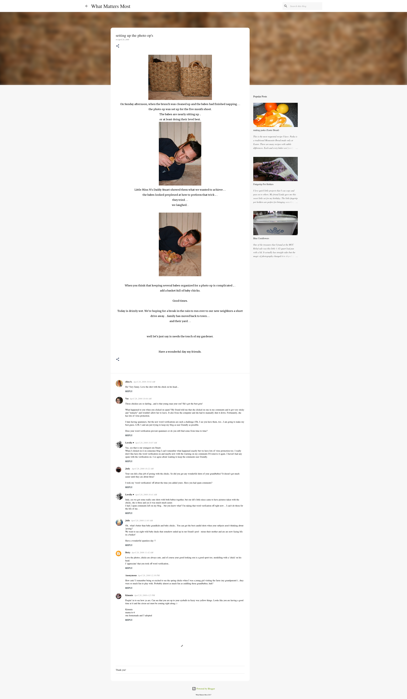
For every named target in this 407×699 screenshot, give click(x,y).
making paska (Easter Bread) (266, 130)
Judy (128, 468)
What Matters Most (110, 6)
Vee (127, 398)
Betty (127, 552)
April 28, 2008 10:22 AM (143, 468)
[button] (118, 46)
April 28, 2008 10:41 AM (146, 494)
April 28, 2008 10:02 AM (144, 381)
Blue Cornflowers (261, 238)
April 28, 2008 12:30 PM (149, 575)
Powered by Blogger (205, 688)
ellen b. (128, 381)
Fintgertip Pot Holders (263, 184)
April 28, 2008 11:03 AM (142, 520)
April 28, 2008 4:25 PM (144, 595)
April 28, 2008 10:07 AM (146, 442)
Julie (127, 520)
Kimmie (129, 595)
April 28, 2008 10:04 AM (141, 398)
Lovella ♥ (129, 442)
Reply (129, 391)
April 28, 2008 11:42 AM (142, 552)
